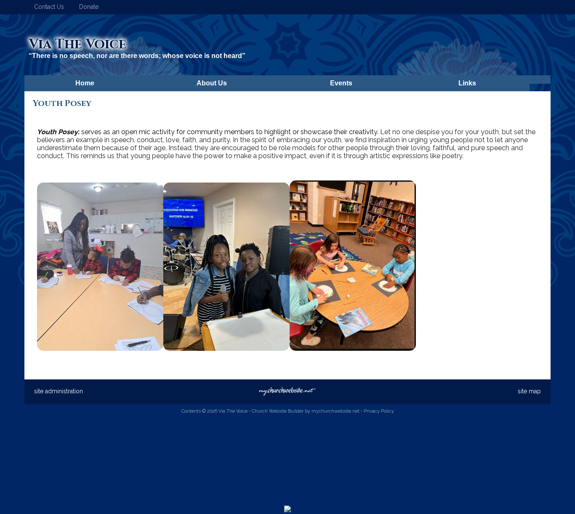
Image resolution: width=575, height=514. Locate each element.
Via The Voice (77, 44)
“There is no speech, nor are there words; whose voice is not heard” (137, 55)
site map (529, 391)
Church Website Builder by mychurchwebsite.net (305, 411)
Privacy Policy (379, 411)
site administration (58, 391)
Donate (87, 6)
